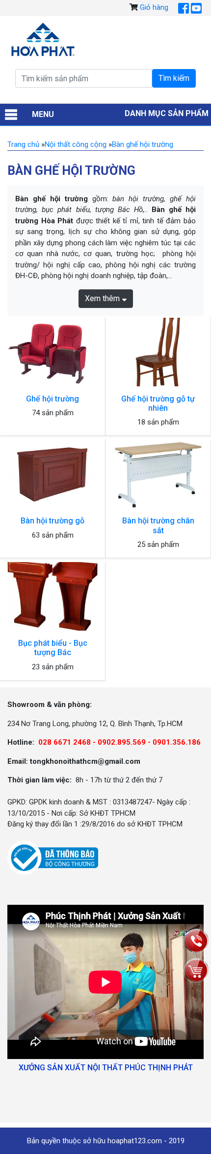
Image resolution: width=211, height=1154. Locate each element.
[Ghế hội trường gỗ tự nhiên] (158, 352)
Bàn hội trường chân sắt (158, 525)
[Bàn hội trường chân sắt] (158, 474)
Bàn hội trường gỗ (52, 520)
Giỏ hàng (154, 7)
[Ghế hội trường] (52, 352)
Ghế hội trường (52, 398)
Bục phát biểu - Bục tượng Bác (52, 647)
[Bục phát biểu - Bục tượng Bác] (52, 596)
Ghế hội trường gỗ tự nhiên (158, 403)
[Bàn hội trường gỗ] (52, 474)
